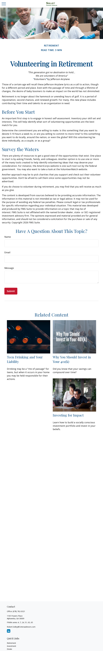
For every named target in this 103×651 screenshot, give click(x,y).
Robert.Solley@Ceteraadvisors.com (21, 627)
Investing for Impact (68, 415)
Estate (9, 649)
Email (7, 252)
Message (9, 267)
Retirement (11, 643)
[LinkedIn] (8, 631)
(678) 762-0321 (19, 611)
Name (7, 236)
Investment (11, 646)
